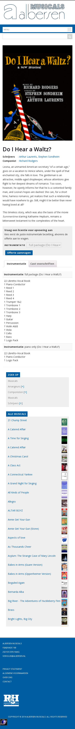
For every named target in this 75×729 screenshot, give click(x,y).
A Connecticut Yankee (20, 474)
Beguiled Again (16, 582)
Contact (7, 681)
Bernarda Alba (16, 591)
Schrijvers (13, 403)
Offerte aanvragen (19, 252)
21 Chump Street (17, 420)
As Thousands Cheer (19, 546)
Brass (11, 609)
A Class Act (14, 465)
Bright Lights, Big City (20, 619)
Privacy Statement (12, 669)
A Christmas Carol (18, 456)
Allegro (12, 501)
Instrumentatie (14, 245)
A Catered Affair (17, 429)
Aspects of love (16, 537)
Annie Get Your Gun (19, 519)
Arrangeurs (14, 386)
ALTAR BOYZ (15, 510)
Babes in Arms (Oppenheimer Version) (29, 573)
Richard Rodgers (28, 160)
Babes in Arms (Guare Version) (25, 564)
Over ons (7, 677)
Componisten (15, 392)
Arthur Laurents (28, 156)
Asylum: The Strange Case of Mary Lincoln (32, 555)
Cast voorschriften (42, 263)
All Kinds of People (18, 492)
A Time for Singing (18, 438)
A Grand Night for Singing (22, 483)
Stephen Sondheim (48, 156)
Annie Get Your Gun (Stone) (23, 528)
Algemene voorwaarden (15, 673)
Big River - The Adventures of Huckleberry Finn (34, 601)
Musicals (13, 381)
